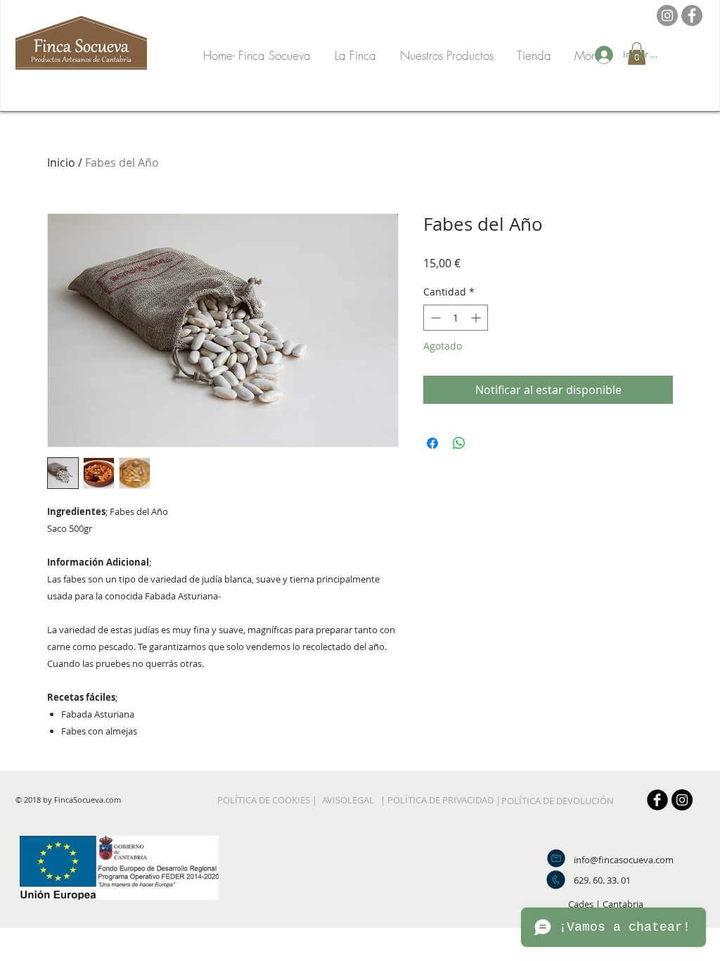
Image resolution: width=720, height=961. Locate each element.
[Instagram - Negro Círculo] (682, 799)
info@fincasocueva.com (624, 859)
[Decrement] (434, 317)
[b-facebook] (657, 799)
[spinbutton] (455, 317)
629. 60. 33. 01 (602, 880)
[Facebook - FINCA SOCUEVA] (691, 15)
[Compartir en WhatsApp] (459, 443)
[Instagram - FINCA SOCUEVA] (667, 15)
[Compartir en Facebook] (432, 443)
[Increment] (477, 317)
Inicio (61, 162)
